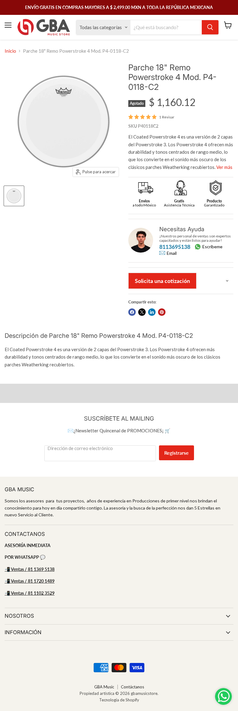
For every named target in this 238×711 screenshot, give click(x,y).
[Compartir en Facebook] (132, 312)
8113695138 (174, 246)
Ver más (224, 167)
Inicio (10, 51)
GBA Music (104, 686)
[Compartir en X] (142, 312)
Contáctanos (132, 686)
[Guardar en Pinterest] (161, 312)
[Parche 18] (14, 196)
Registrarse (176, 453)
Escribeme (212, 246)
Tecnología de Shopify (119, 699)
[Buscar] (210, 27)
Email (172, 253)
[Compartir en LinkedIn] (152, 312)
